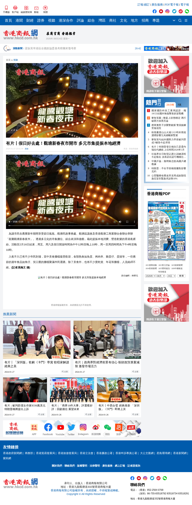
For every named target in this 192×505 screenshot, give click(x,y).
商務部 (29, 453)
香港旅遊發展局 (67, 453)
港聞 (19, 20)
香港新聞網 (180, 453)
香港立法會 (86, 453)
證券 (40, 20)
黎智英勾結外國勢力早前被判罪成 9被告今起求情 (169, 141)
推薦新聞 (9, 314)
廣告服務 (157, 4)
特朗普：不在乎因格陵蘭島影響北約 (169, 170)
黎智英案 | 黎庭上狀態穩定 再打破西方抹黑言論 (169, 119)
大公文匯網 (147, 453)
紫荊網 (7, 458)
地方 (134, 20)
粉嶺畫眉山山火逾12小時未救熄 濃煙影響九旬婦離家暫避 (169, 134)
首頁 (8, 20)
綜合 (91, 20)
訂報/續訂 (144, 4)
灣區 (102, 20)
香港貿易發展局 (45, 453)
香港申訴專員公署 (126, 453)
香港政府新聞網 (12, 453)
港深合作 (66, 20)
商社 (112, 20)
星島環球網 (163, 453)
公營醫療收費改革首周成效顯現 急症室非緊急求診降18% (169, 177)
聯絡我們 (69, 465)
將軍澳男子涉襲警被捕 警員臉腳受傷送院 (169, 126)
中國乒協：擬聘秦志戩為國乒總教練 (169, 162)
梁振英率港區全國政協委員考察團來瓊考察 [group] (83, 48)
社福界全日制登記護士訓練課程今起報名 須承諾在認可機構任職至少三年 (169, 156)
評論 (80, 20)
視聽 (51, 20)
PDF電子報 (172, 4)
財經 (30, 20)
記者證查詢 (134, 465)
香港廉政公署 (104, 453)
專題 (156, 20)
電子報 (184, 4)
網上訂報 (120, 465)
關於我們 (57, 465)
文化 (123, 20)
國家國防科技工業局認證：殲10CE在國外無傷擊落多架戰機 (169, 112)
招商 (145, 20)
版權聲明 (82, 465)
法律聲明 (95, 465)
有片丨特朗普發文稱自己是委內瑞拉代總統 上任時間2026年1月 (169, 148)
